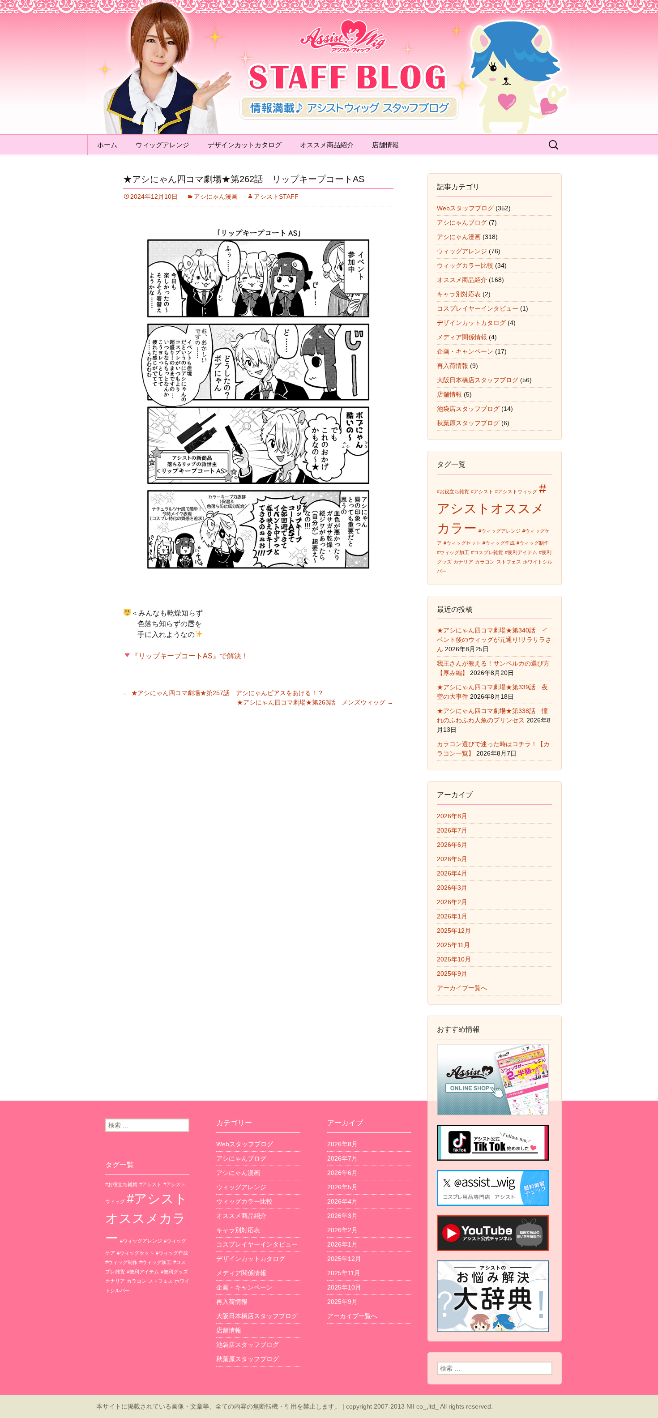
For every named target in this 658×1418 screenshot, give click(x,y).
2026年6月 (452, 844)
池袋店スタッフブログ (468, 408)
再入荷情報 (452, 365)
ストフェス (508, 561)
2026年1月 (452, 916)
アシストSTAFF (276, 196)
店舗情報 (385, 145)
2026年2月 (452, 901)
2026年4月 (452, 873)
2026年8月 (452, 816)
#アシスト (482, 491)
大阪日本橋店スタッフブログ (477, 380)
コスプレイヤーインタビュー (477, 308)
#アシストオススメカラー (491, 508)
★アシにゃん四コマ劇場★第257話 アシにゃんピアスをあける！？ (223, 692)
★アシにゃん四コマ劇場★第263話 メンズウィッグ (315, 702)
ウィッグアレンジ (162, 145)
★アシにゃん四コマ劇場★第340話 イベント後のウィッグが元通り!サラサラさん (494, 640)
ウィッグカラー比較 (465, 265)
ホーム (107, 145)
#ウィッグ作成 (499, 543)
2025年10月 (454, 959)
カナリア (463, 561)
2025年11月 (453, 944)
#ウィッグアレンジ (500, 531)
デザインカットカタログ (245, 145)
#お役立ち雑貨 (453, 491)
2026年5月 (452, 859)
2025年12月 (454, 930)
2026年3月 (452, 887)
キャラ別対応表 (459, 294)
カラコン (485, 561)
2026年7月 (452, 830)
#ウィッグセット (462, 543)
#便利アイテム (521, 552)
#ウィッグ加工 (453, 552)
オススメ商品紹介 (327, 145)
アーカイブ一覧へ (462, 987)
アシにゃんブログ (462, 222)
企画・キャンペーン (465, 351)
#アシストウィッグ (516, 491)
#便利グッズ (174, 1271)
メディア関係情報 (462, 337)
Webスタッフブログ (465, 208)
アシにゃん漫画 (216, 196)
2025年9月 (452, 973)
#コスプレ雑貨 (487, 552)
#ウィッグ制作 (533, 543)
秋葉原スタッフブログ (468, 423)
